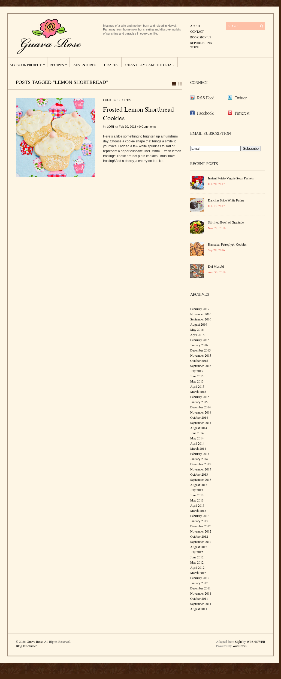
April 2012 (197, 567)
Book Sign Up (200, 37)
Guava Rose (35, 641)
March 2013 (198, 510)
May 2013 (197, 500)
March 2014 (198, 448)
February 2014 (199, 453)
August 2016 (198, 324)
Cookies (109, 100)
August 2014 (198, 428)
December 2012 (200, 526)
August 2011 (198, 609)
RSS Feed (205, 97)
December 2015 (200, 350)
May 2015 (197, 381)
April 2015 (197, 386)
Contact (197, 31)
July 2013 (196, 490)
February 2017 (199, 309)
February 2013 (199, 515)
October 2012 (199, 536)
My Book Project (26, 64)
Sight (238, 641)
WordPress (239, 646)
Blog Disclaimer (26, 646)
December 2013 (200, 464)
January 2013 (199, 521)
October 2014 (199, 417)
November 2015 (200, 355)
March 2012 (198, 572)
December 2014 (200, 407)
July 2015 (196, 371)
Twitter (241, 97)
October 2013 (199, 474)
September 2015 (200, 365)
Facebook (205, 113)
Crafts (110, 64)
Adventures (84, 64)
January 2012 (199, 583)
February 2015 (199, 396)
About (195, 26)
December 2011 (200, 588)
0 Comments (147, 126)
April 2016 (197, 334)
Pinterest (242, 113)
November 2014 (200, 412)
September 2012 (200, 541)
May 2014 (197, 438)
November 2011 (200, 593)
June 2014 (197, 433)
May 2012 (197, 562)
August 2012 (198, 547)
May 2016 (197, 329)
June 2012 (197, 557)
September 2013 (200, 479)
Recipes (57, 64)
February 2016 (199, 340)
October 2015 (199, 360)
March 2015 (198, 391)
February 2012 (199, 578)
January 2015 (199, 402)
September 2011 (200, 603)
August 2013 (198, 484)
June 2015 (197, 376)
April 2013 (197, 505)
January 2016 (199, 345)
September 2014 (200, 422)
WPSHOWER (256, 641)
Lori (110, 126)
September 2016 (200, 319)
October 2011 (199, 598)
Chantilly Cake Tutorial (149, 64)
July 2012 (196, 552)
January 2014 (199, 459)
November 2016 (200, 314)
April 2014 (197, 443)
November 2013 (200, 469)
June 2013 (197, 495)
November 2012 (200, 531)
